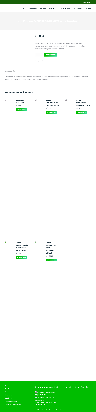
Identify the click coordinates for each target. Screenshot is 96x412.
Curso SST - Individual (20, 101)
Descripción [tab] (10, 71)
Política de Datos (11, 401)
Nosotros (8, 389)
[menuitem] (23, 8)
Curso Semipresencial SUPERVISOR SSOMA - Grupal (22, 246)
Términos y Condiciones (13, 404)
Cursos (44, 61)
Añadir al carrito (50, 54)
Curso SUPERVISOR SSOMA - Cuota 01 (83, 102)
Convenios (8, 395)
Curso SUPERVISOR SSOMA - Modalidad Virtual (51, 248)
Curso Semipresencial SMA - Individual (52, 102)
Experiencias (9, 398)
